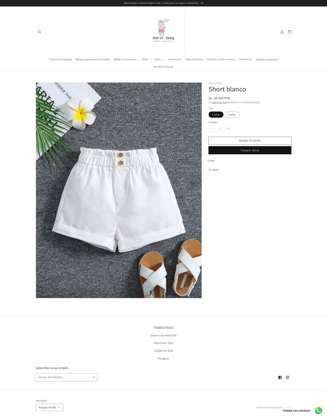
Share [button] (216, 169)
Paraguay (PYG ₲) (47, 407)
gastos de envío (219, 102)
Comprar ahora (250, 150)
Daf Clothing (268, 407)
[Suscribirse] (93, 377)
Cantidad (213, 122)
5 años (232, 114)
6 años (216, 114)
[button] (39, 32)
